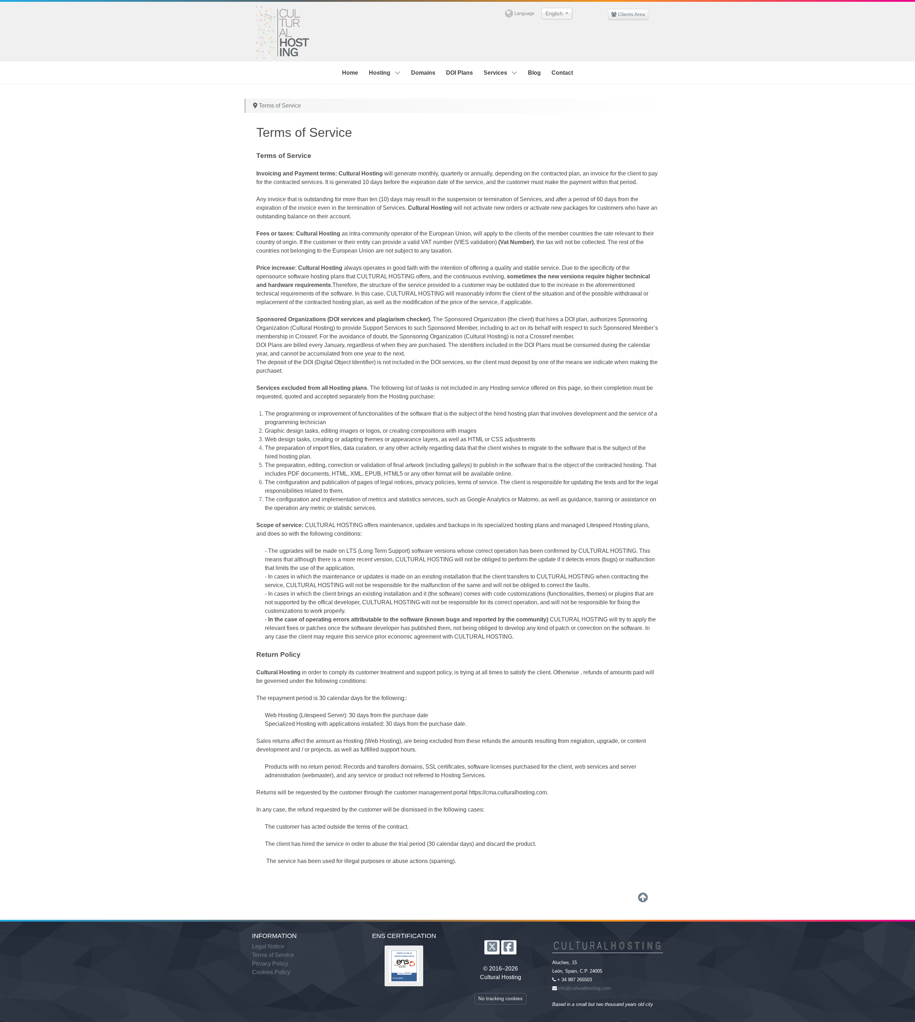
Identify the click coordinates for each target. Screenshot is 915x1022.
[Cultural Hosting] (281, 31)
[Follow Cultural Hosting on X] (492, 947)
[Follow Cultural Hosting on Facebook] (508, 947)
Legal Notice (268, 946)
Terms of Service (273, 955)
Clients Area (631, 14)
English (554, 13)
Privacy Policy (270, 964)
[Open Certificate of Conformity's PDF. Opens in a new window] (404, 966)
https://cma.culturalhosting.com (508, 792)
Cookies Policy (271, 972)
